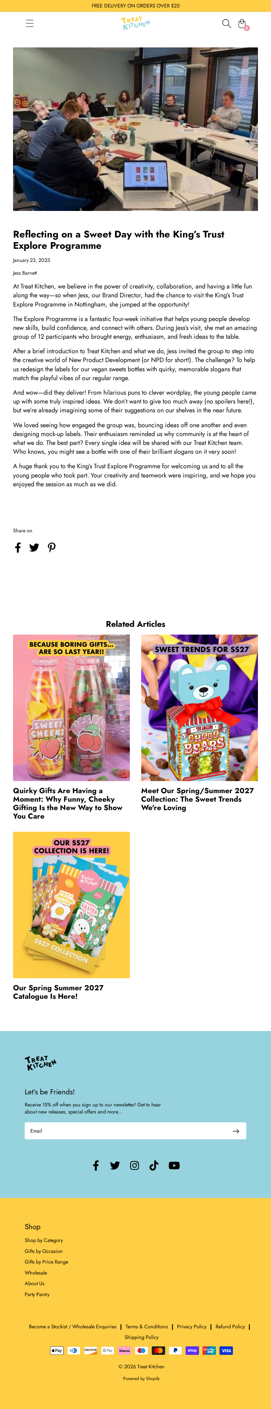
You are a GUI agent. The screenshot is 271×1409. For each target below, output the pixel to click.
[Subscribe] (235, 1130)
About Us (34, 1283)
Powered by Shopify (141, 1378)
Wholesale (36, 1272)
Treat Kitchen (150, 1366)
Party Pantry (37, 1294)
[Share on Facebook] (18, 553)
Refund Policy (230, 1326)
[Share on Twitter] (34, 553)
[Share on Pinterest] (52, 553)
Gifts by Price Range (46, 1261)
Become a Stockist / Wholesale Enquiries (72, 1326)
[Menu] (36, 23)
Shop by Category (44, 1240)
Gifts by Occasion (44, 1251)
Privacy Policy (191, 1326)
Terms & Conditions (147, 1326)
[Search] (226, 23)
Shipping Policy (141, 1337)
